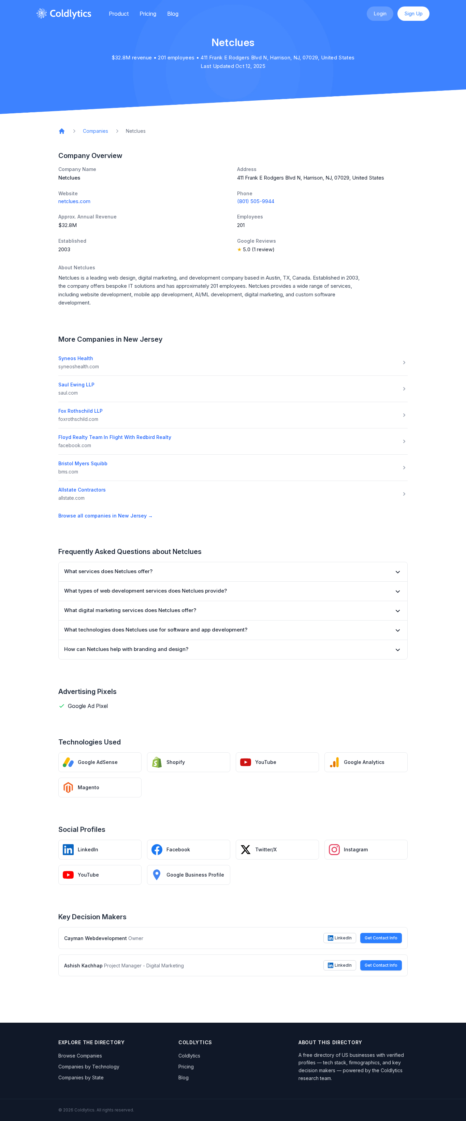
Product (119, 13)
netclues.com (74, 201)
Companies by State (81, 1077)
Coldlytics (189, 1056)
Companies (95, 131)
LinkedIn (343, 937)
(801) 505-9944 (255, 201)
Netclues (136, 131)
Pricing (148, 13)
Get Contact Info (381, 937)
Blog (172, 13)
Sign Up (413, 13)
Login (380, 13)
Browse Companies (80, 1056)
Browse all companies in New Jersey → (105, 516)
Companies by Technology (88, 1066)
